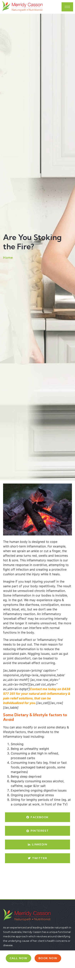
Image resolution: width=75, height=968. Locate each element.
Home (8, 258)
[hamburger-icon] (67, 6)
